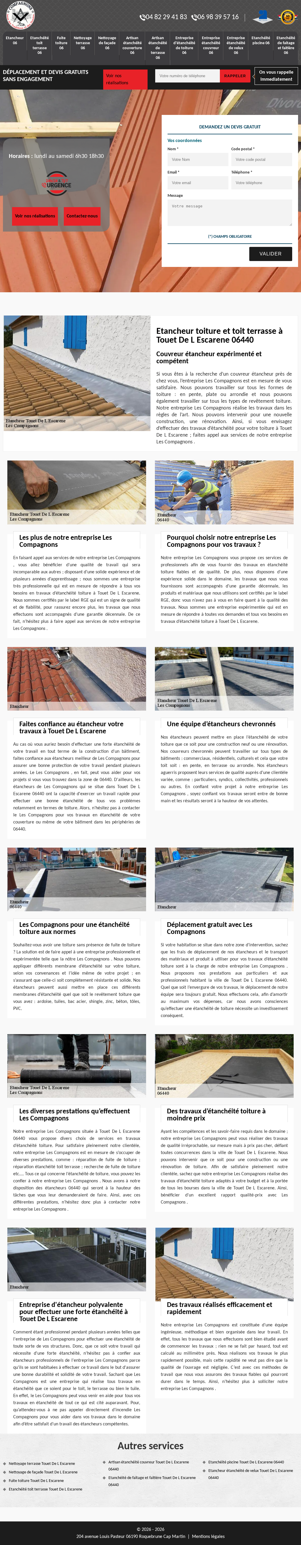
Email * (174, 172)
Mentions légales (208, 1536)
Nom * (173, 149)
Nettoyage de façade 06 (107, 43)
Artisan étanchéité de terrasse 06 (157, 48)
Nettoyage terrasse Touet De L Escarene (42, 1464)
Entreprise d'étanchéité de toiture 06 (184, 45)
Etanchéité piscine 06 (261, 40)
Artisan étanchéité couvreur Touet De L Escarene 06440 (148, 1466)
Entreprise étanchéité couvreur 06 (211, 45)
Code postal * (243, 149)
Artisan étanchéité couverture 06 (132, 45)
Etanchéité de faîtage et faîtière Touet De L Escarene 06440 (152, 1481)
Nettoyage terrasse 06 (83, 43)
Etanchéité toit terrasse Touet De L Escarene (45, 1489)
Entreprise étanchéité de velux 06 (236, 45)
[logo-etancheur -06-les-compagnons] (39, 15)
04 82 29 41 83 (166, 17)
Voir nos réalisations (117, 79)
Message (175, 196)
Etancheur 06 (15, 40)
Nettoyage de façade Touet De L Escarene (43, 1472)
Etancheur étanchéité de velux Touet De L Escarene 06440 (250, 1474)
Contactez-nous (82, 216)
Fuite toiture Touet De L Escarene (36, 1481)
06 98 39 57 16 (218, 17)
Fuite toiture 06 (61, 43)
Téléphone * (241, 172)
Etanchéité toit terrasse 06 (39, 45)
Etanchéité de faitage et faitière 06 (286, 45)
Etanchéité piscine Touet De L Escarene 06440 (246, 1462)
